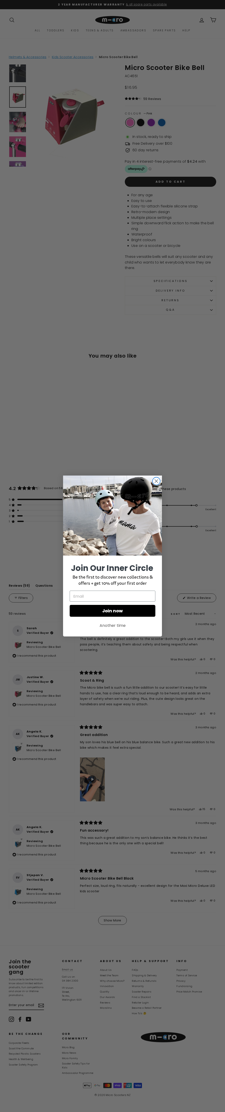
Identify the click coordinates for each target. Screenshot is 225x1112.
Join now (112, 611)
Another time (113, 625)
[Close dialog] (156, 481)
